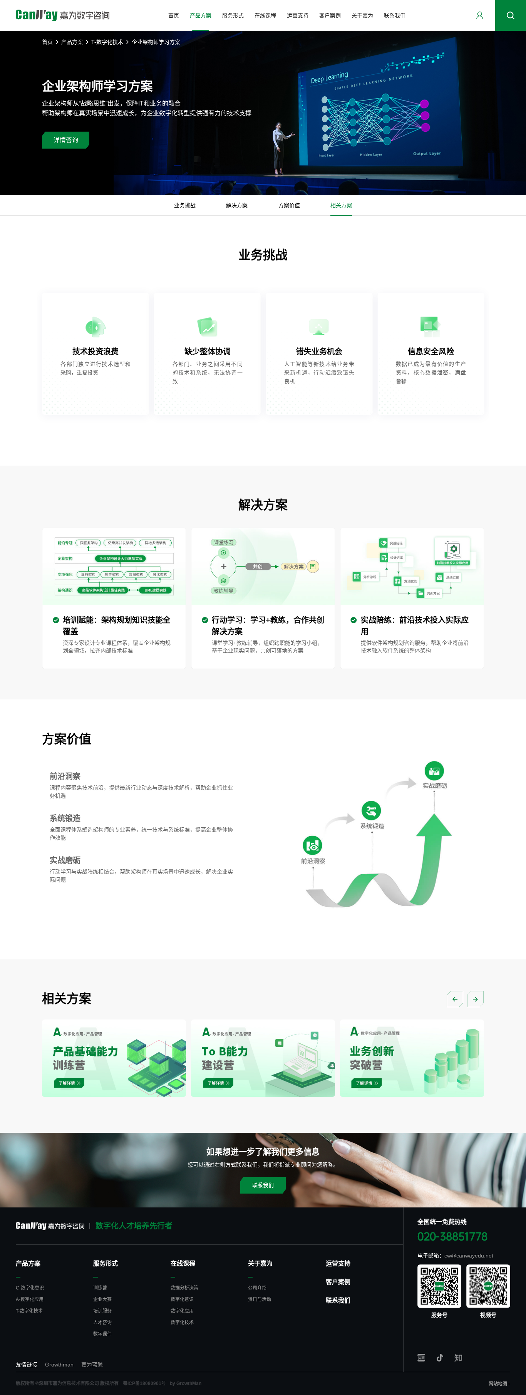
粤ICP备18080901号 (144, 1383)
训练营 (100, 1288)
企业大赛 (102, 1299)
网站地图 (498, 1384)
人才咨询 (102, 1322)
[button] (455, 999)
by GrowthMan (185, 1383)
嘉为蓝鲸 (92, 1364)
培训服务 (102, 1311)
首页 (47, 42)
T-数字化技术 (107, 42)
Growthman (59, 1364)
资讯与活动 (259, 1299)
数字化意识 (182, 1299)
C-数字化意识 (30, 1288)
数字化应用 (182, 1311)
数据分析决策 (184, 1288)
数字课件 (102, 1334)
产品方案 (72, 42)
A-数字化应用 (30, 1299)
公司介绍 (257, 1288)
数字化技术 (182, 1322)
